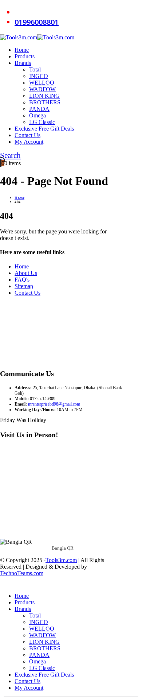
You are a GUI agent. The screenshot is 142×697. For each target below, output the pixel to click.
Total (35, 69)
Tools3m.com (61, 560)
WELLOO (41, 83)
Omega (37, 115)
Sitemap (24, 286)
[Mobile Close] (4, 583)
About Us (26, 273)
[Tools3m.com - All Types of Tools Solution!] (37, 37)
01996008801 (37, 22)
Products (25, 56)
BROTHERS (44, 102)
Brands (23, 63)
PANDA (39, 109)
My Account (29, 142)
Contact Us (27, 135)
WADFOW (42, 89)
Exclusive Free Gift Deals (44, 128)
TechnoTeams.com (21, 573)
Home (22, 50)
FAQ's (22, 279)
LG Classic (42, 122)
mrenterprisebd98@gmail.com (54, 404)
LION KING (44, 96)
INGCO (38, 76)
